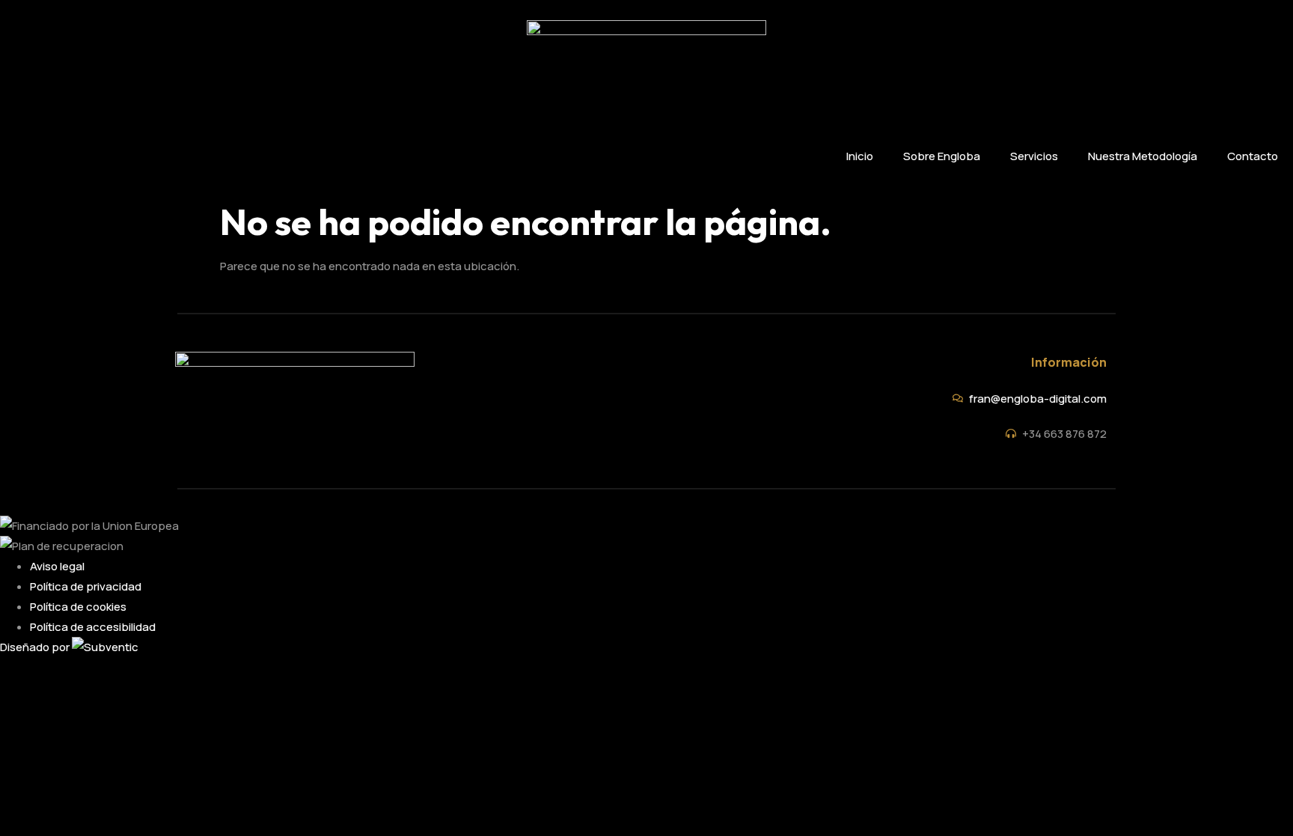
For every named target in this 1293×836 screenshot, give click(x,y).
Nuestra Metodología (1142, 156)
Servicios (1034, 156)
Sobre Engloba (941, 156)
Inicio (859, 156)
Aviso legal (57, 566)
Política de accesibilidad (93, 627)
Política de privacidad (85, 586)
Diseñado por (36, 647)
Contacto (1252, 156)
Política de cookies (78, 606)
